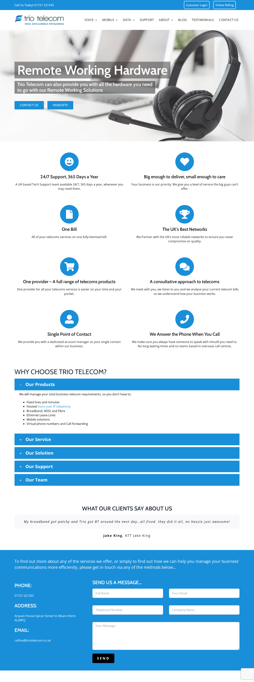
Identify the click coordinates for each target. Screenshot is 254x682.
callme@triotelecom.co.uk (33, 640)
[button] (127, 384)
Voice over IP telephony (54, 406)
